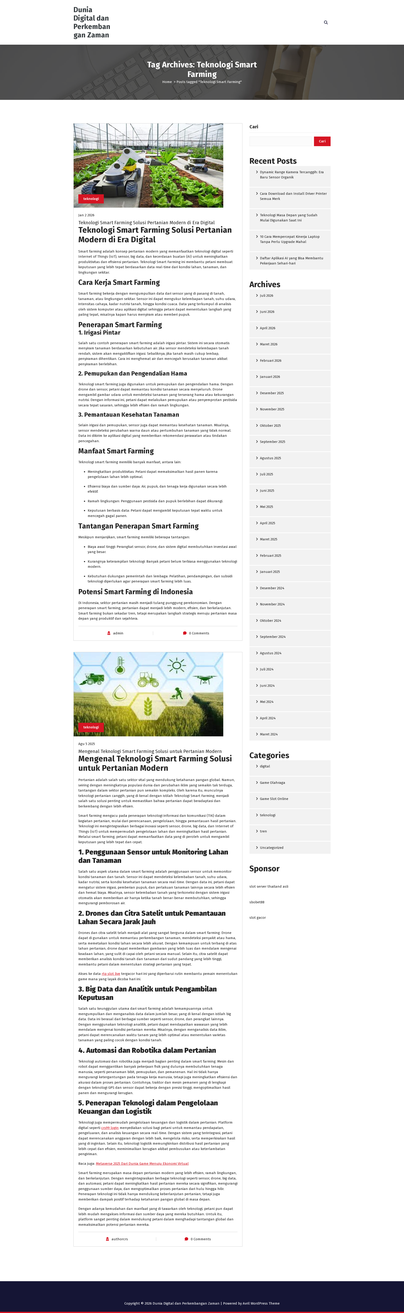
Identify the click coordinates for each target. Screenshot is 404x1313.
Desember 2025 (272, 393)
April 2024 (268, 718)
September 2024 (273, 637)
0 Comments (199, 633)
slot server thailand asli (268, 886)
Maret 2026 (269, 344)
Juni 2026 (267, 312)
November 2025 (272, 409)
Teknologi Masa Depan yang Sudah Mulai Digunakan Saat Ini (288, 218)
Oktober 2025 (270, 425)
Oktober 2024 (270, 621)
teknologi (91, 199)
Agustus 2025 (270, 458)
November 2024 (272, 604)
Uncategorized (272, 848)
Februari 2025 (270, 555)
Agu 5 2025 (86, 744)
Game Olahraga (272, 783)
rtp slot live (111, 974)
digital (265, 766)
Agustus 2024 (270, 653)
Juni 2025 (267, 490)
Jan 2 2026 (86, 215)
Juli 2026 (266, 295)
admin (118, 633)
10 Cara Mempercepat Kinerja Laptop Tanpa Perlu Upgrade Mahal (290, 239)
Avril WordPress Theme (261, 1303)
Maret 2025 (268, 539)
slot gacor (257, 917)
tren (263, 831)
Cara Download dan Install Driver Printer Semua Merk (293, 196)
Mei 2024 (267, 702)
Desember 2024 (272, 588)
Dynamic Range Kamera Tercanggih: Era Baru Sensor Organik (292, 175)
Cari (253, 127)
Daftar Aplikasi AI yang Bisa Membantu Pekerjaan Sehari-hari (291, 261)
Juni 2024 (267, 686)
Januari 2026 (270, 377)
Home (167, 82)
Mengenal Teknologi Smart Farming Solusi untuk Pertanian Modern (150, 751)
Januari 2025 (270, 572)
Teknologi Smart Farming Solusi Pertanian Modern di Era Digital (146, 222)
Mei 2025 (266, 507)
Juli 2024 (267, 669)
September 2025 (272, 442)
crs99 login (110, 1128)
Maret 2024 (269, 734)
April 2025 (267, 523)
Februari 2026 (270, 360)
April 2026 (267, 328)
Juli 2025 (266, 474)
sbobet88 (256, 902)
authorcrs (120, 1239)
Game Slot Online (274, 799)
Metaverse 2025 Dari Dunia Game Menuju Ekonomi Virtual (142, 1163)
